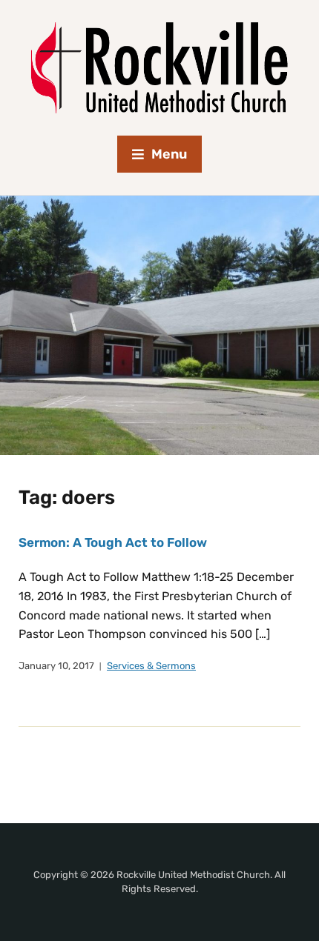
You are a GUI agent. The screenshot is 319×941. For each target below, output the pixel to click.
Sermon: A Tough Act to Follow (113, 542)
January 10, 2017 (56, 665)
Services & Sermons (151, 665)
